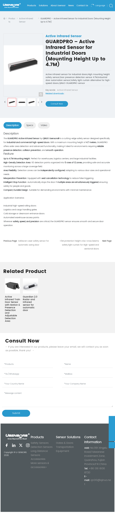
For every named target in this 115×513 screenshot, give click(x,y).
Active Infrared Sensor (26, 20)
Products (12, 20)
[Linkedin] (14, 445)
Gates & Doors (64, 443)
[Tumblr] (28, 445)
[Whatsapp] (112, 419)
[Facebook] (7, 445)
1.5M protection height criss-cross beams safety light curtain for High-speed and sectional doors (79, 244)
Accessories (38, 459)
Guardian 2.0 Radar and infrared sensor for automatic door (30, 303)
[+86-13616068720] (112, 432)
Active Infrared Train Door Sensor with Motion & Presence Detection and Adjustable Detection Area (12, 309)
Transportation (65, 447)
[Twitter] (21, 445)
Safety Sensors (40, 443)
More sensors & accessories (40, 465)
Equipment (62, 451)
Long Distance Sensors (39, 453)
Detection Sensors (41, 447)
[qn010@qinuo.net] (112, 425)
